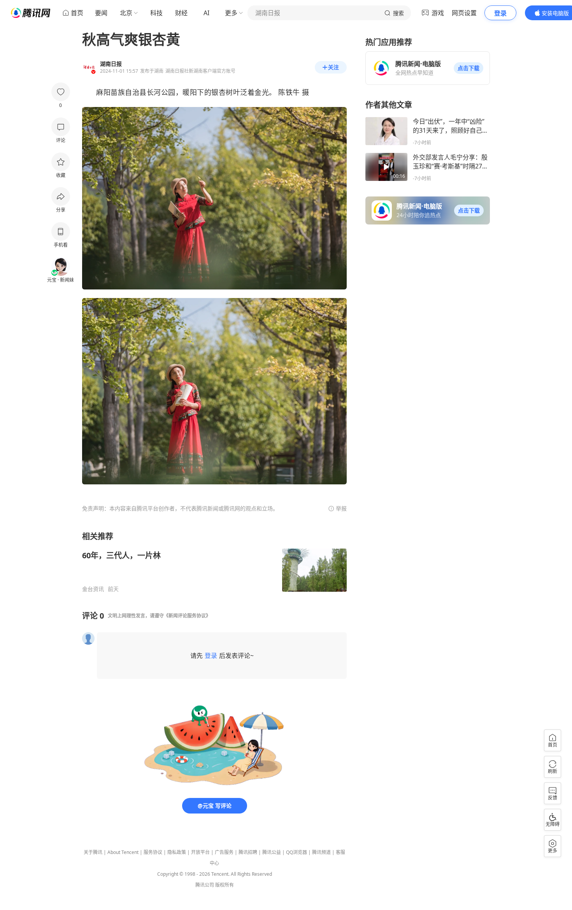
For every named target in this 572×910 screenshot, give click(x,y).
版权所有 (224, 885)
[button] (468, 68)
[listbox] (214, 562)
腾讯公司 (204, 885)
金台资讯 (93, 589)
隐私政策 (176, 852)
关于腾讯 (93, 852)
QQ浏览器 (296, 852)
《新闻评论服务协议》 (187, 615)
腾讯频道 (321, 852)
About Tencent (123, 852)
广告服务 (224, 852)
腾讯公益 (271, 852)
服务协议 (153, 852)
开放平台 (200, 852)
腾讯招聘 (248, 852)
